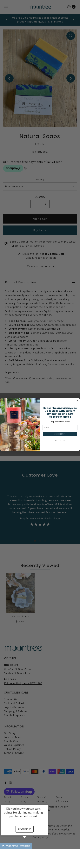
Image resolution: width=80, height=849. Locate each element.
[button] (29, 846)
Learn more (24, 829)
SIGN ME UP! (59, 434)
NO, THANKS (59, 440)
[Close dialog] (77, 400)
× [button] (46, 802)
